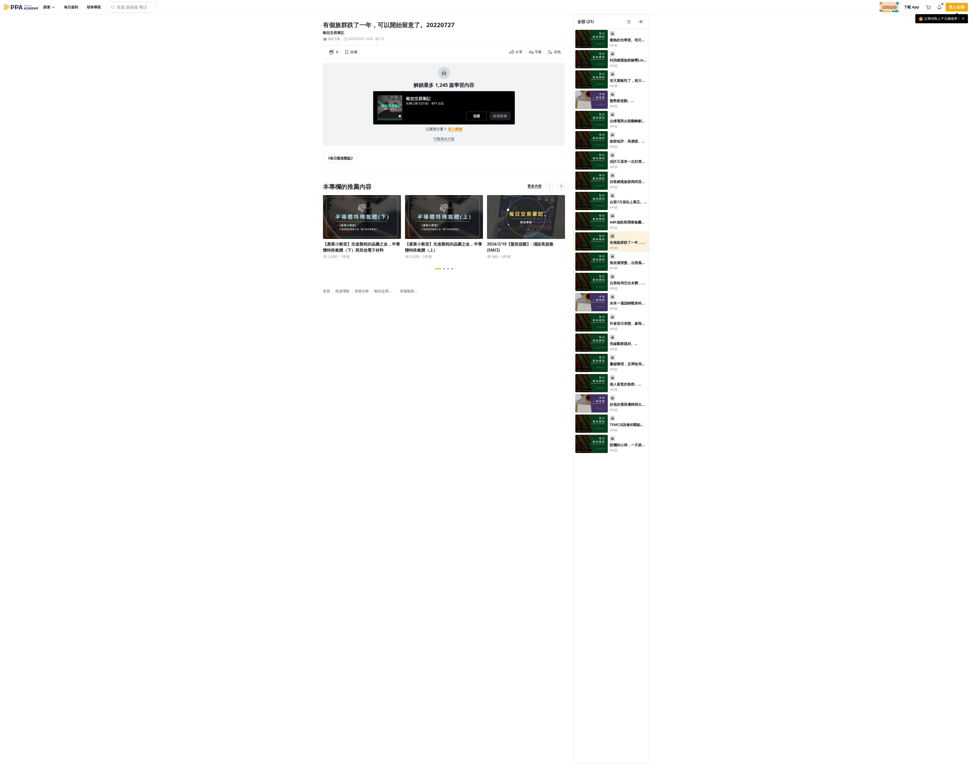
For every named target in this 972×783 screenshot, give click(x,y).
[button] (49, 7)
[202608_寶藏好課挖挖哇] (889, 7)
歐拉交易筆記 (333, 32)
